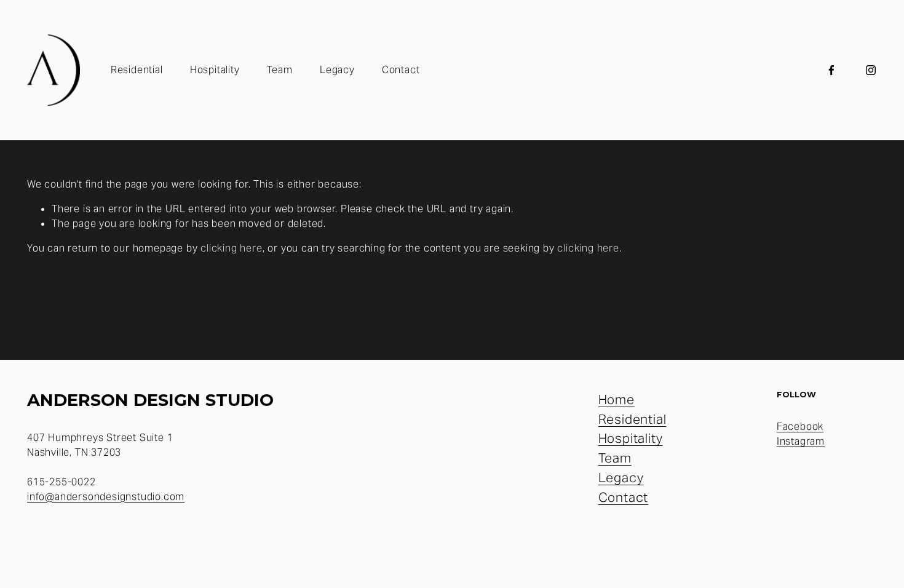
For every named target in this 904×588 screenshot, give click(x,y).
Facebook (800, 426)
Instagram (801, 441)
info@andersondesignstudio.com (105, 496)
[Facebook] (831, 70)
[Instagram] (871, 70)
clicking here (231, 248)
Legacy (337, 69)
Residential (137, 69)
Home (616, 399)
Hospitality (215, 69)
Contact (401, 69)
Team (280, 69)
